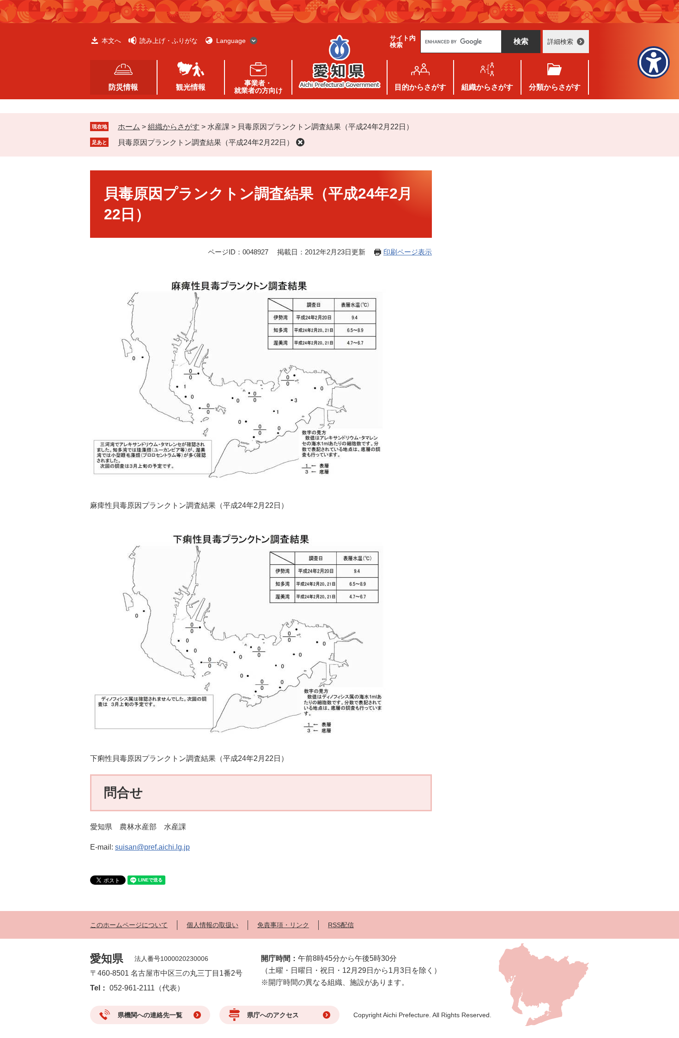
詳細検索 (560, 41)
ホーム (129, 127)
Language (231, 40)
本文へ (111, 40)
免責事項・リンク (283, 925)
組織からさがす (174, 127)
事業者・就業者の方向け (258, 86)
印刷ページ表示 (407, 252)
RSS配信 (341, 925)
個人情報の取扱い (212, 925)
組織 (487, 87)
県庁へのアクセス (273, 1015)
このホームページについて (129, 925)
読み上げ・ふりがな (168, 40)
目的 (420, 87)
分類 (555, 87)
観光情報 (191, 87)
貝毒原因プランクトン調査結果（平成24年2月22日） (206, 142)
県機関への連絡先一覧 (150, 1015)
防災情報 (123, 87)
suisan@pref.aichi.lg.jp (152, 847)
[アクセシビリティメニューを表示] (653, 62)
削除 (300, 142)
